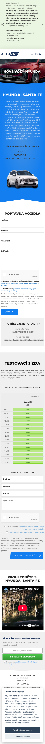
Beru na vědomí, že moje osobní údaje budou (20, 283)
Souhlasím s (18, 290)
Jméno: (4, 220)
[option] (28, 432)
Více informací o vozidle (23, 146)
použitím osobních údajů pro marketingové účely (20, 663)
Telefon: (5, 241)
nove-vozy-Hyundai (23, 72)
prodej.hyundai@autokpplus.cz (24, 340)
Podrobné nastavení (21, 723)
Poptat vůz (20, 155)
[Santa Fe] (22, 176)
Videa (20, 152)
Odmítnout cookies (22, 737)
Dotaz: (4, 251)
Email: (4, 230)
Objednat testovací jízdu (20, 158)
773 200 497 (23, 332)
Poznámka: (8, 501)
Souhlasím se (25, 528)
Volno (28, 410)
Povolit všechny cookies (22, 730)
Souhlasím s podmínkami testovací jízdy (26, 532)
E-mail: (6, 493)
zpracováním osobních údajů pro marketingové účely (31, 528)
